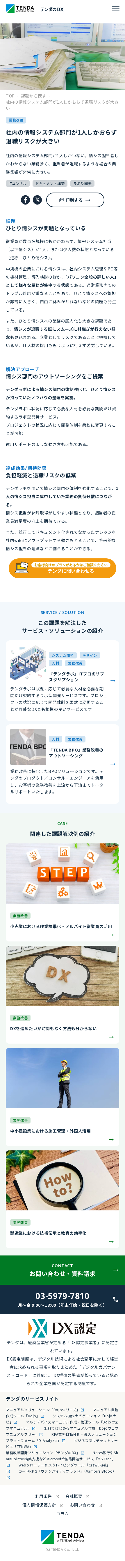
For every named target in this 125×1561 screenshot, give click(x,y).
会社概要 (73, 1496)
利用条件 (43, 1496)
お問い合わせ (82, 1505)
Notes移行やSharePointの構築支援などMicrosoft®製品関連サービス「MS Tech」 (62, 1455)
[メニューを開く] (115, 9)
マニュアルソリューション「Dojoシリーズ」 (43, 1409)
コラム (62, 1514)
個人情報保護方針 (39, 1505)
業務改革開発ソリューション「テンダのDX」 (43, 1452)
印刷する (74, 200)
